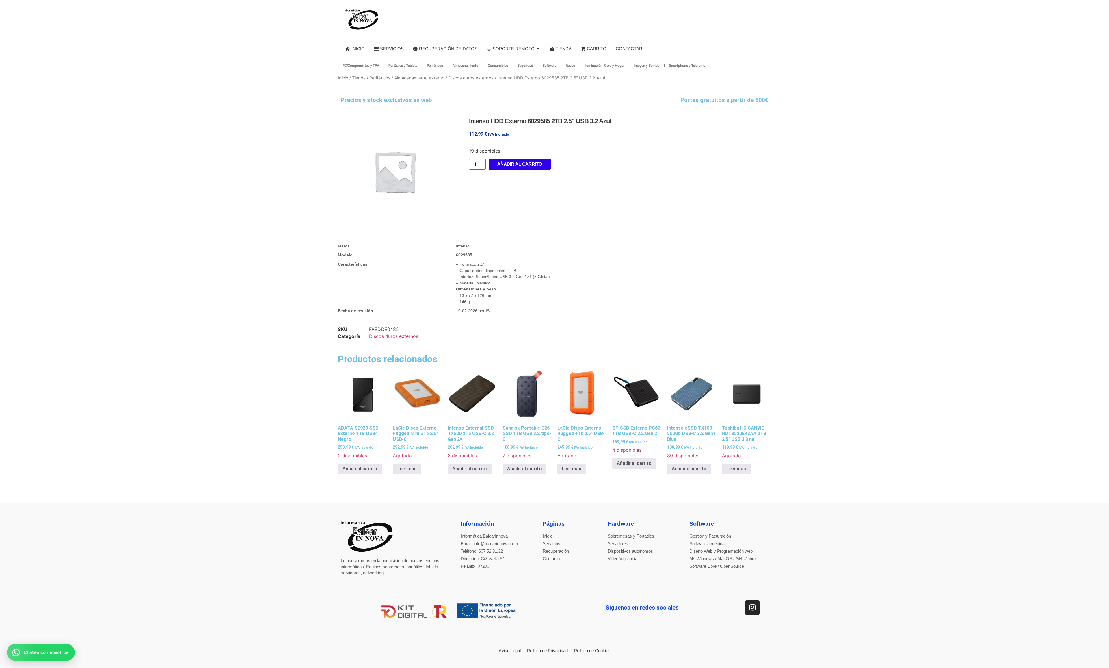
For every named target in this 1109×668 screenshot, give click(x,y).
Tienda (359, 78)
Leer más (407, 468)
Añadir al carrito (519, 164)
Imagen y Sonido (647, 66)
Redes (570, 66)
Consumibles (498, 66)
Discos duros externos (471, 78)
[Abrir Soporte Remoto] (538, 49)
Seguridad (525, 66)
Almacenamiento (465, 66)
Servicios (551, 543)
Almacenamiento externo (419, 78)
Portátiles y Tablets (402, 66)
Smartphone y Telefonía (687, 66)
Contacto (551, 558)
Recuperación (556, 551)
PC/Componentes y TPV (361, 66)
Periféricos (435, 66)
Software (549, 66)
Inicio (343, 78)
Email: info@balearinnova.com (489, 543)
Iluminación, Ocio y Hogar (604, 66)
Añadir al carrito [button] (360, 468)
